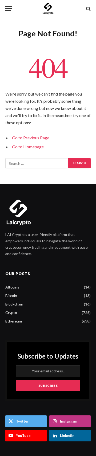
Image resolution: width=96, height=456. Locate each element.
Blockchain (14, 304)
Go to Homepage (28, 146)
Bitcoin (11, 295)
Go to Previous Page (30, 137)
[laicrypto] (48, 8)
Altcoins (12, 287)
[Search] (88, 9)
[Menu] (8, 9)
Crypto (11, 312)
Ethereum (13, 321)
